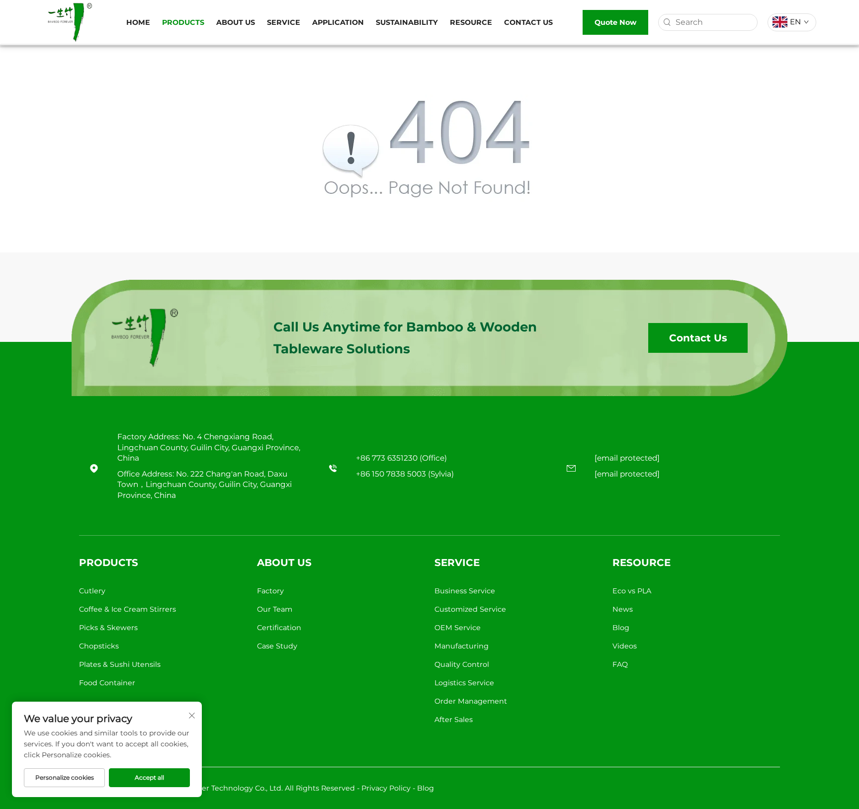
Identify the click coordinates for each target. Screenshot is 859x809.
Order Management (470, 701)
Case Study (277, 646)
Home (138, 22)
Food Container (107, 682)
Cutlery (92, 590)
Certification (279, 627)
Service (283, 22)
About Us (235, 22)
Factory (270, 590)
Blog (620, 627)
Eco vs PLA (631, 590)
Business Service (464, 590)
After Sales (453, 719)
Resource (471, 22)
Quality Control (461, 664)
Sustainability (407, 22)
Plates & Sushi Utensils (120, 664)
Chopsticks (99, 646)
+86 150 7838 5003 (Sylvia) (405, 474)
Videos (624, 646)
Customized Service (470, 609)
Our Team (274, 609)
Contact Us (528, 22)
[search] (667, 22)
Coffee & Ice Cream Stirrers (127, 609)
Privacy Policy (386, 788)
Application (338, 22)
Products (183, 22)
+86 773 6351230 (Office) (401, 458)
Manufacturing (461, 646)
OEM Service (457, 627)
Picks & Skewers (108, 627)
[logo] (69, 21)
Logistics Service (464, 682)
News (622, 609)
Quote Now (615, 22)
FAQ (620, 664)
